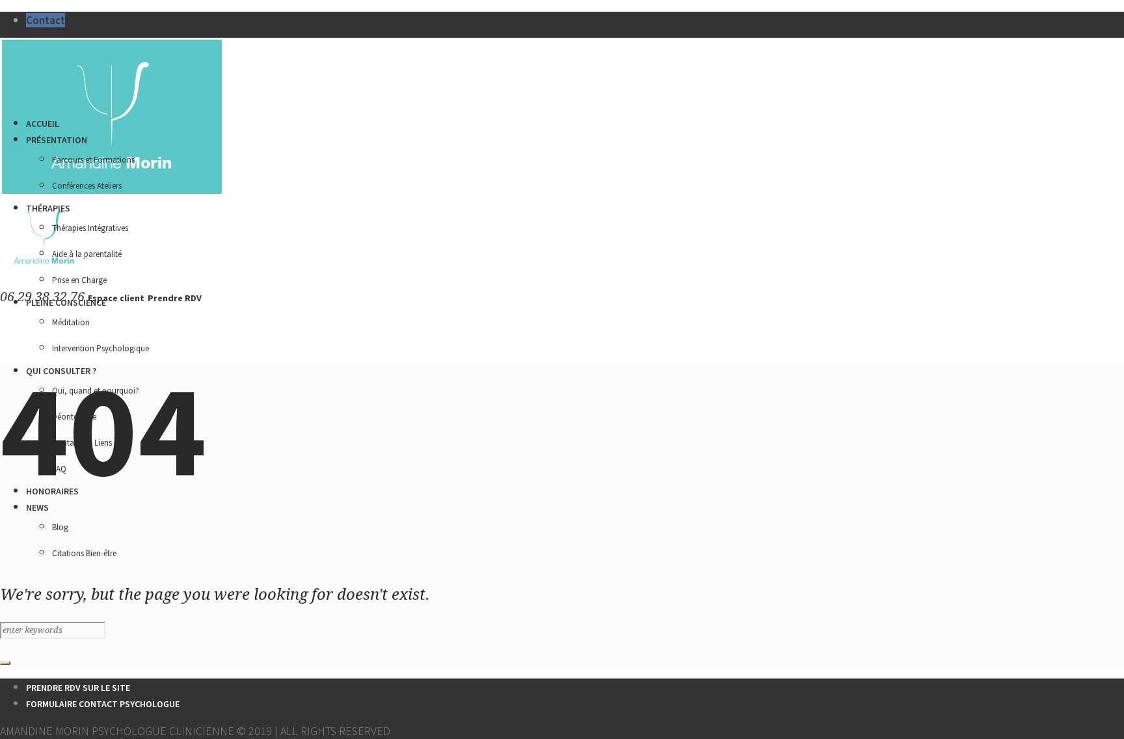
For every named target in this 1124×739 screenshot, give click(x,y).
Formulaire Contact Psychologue (103, 704)
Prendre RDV (175, 298)
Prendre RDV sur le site (78, 687)
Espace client (116, 298)
